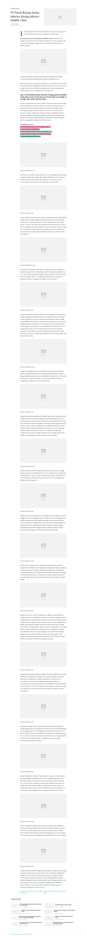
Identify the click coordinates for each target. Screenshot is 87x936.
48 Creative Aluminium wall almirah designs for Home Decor (31, 923)
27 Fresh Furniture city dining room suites (64, 917)
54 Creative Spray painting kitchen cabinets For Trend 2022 (31, 904)
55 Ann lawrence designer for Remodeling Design (64, 911)
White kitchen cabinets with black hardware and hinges (36, 131)
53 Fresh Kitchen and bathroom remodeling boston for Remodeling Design (29, 917)
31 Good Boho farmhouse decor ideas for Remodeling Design (63, 923)
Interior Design (14, 8)
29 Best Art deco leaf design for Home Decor (31, 911)
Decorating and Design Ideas (15, 934)
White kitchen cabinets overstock (30, 129)
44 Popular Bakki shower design (63, 904)
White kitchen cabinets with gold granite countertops (35, 127)
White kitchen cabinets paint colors (30, 136)
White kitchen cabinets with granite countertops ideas (36, 134)
